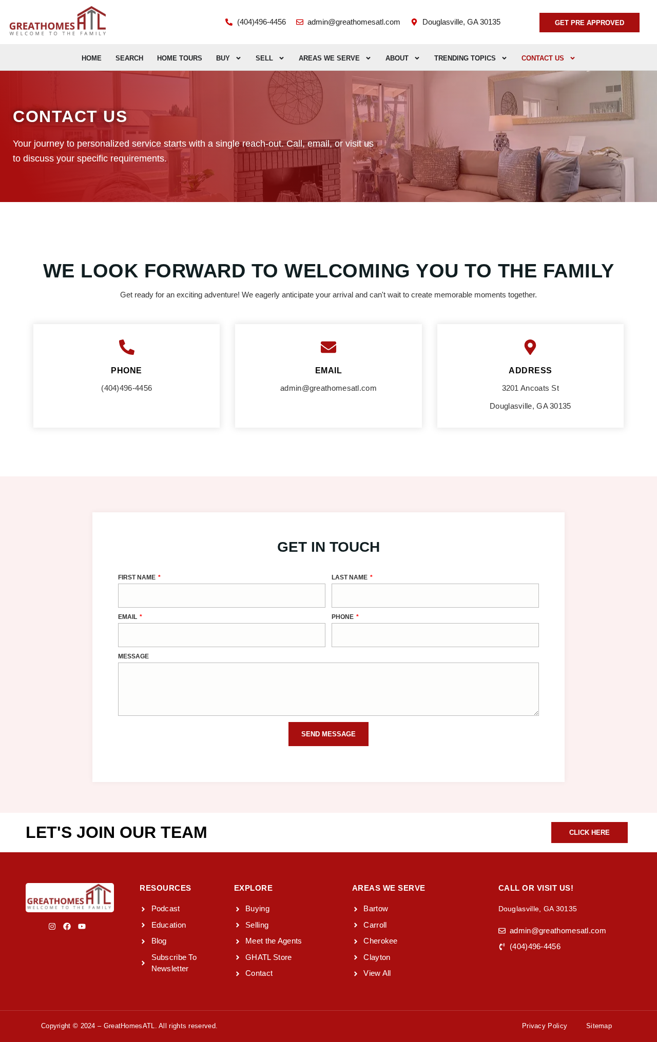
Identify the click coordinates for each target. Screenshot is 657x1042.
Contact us (542, 58)
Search (129, 58)
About (397, 58)
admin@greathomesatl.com (328, 388)
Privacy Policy (544, 1026)
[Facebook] (67, 926)
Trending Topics (465, 58)
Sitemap (599, 1026)
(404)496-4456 (126, 388)
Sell (264, 58)
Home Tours (179, 58)
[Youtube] (82, 926)
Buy (223, 58)
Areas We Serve (329, 58)
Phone (343, 617)
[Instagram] (52, 926)
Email (128, 617)
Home (92, 58)
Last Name (350, 577)
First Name (137, 577)
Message (133, 656)
